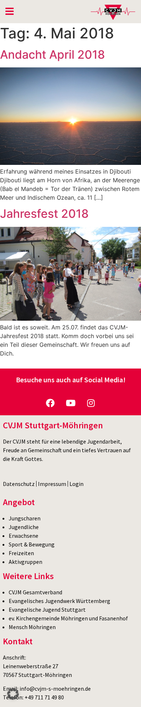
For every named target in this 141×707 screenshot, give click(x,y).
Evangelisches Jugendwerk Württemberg (59, 600)
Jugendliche (24, 527)
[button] (13, 694)
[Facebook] (50, 403)
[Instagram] (90, 403)
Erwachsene (23, 535)
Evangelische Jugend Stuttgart (47, 609)
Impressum (52, 483)
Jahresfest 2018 (44, 214)
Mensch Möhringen (32, 627)
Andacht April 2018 (52, 54)
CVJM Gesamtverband (35, 592)
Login (76, 483)
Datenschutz (19, 483)
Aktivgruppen (25, 561)
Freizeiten (21, 553)
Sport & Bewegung (32, 544)
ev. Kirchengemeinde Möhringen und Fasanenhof (68, 618)
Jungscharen (24, 518)
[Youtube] (70, 403)
